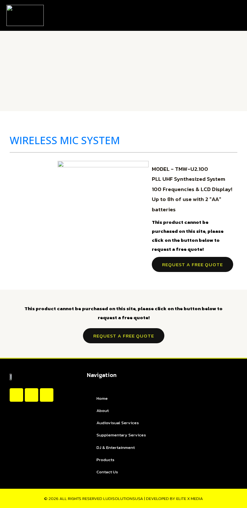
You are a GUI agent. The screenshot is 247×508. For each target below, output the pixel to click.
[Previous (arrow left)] (11, 254)
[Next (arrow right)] (235, 254)
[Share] (212, 7)
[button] (232, 15)
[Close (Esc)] (226, 7)
